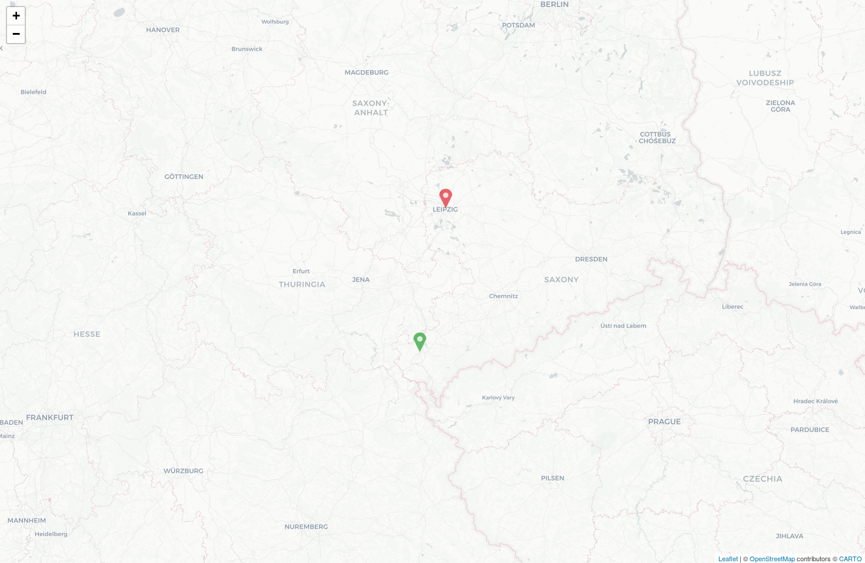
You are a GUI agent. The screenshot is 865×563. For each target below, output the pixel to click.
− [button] (16, 34)
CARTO (850, 558)
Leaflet (728, 558)
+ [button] (16, 15)
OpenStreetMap (772, 558)
